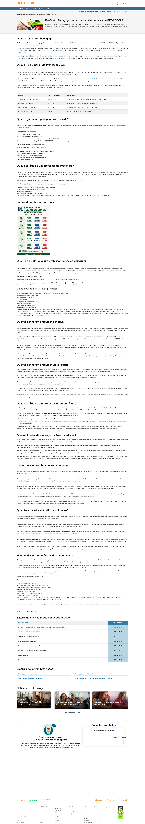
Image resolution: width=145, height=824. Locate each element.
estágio (20, 471)
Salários (34, 8)
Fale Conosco (87, 820)
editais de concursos (80, 382)
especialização (122, 369)
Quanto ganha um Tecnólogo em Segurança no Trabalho (93, 678)
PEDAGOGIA (20, 8)
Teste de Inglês (71, 811)
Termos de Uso (87, 813)
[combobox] (102, 733)
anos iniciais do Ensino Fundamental (65, 56)
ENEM (41, 811)
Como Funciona (87, 815)
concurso (33, 148)
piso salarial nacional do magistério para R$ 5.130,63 (80, 79)
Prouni (41, 816)
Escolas (18, 815)
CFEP (47, 8)
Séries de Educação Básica (23, 816)
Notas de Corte (58, 810)
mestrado (92, 347)
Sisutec (56, 822)
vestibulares (36, 311)
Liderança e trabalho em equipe (26, 583)
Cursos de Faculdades (22, 811)
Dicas (41, 820)
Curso (116, 737)
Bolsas (28, 8)
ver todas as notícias (72, 712)
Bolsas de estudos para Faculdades (25, 809)
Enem (29, 311)
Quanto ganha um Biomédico (84, 674)
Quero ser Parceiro (106, 811)
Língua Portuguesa (40, 309)
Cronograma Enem (72, 813)
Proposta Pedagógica (21, 818)
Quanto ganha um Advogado (27, 674)
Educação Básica (21, 53)
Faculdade (123, 737)
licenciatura (59, 313)
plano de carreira (120, 126)
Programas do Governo (58, 807)
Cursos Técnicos (20, 813)
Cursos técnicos (44, 421)
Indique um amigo (88, 822)
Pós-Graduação (20, 822)
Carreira (41, 809)
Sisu (40, 818)
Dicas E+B (71, 807)
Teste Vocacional (72, 809)
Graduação (19, 820)
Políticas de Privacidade (89, 811)
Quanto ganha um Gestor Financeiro (30, 678)
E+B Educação (44, 807)
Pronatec (57, 820)
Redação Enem (71, 815)
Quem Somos (87, 809)
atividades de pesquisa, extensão (85, 371)
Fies (40, 813)
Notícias (41, 8)
